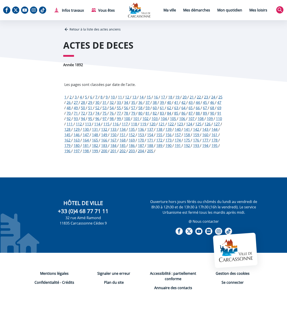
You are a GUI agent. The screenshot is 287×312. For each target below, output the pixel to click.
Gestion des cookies (233, 273)
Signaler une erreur (113, 273)
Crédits (68, 282)
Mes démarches (196, 10)
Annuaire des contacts (173, 287)
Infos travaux (72, 10)
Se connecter (233, 282)
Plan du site (114, 282)
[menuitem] (169, 10)
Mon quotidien (229, 10)
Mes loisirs (258, 10)
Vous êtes (106, 10)
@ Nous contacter (204, 221)
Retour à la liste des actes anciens (95, 29)
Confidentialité (47, 282)
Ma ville (169, 10)
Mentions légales (54, 273)
